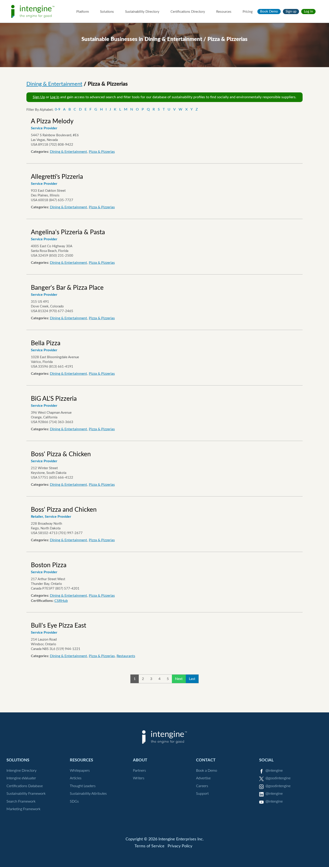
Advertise (203, 778)
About (140, 760)
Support (202, 793)
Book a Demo (206, 770)
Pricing (248, 11)
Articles (75, 778)
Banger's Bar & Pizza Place (67, 288)
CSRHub (61, 601)
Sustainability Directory (142, 11)
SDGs (74, 801)
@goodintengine (278, 778)
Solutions (107, 11)
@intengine (274, 770)
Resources (223, 11)
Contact (206, 760)
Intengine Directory (21, 770)
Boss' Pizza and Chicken (64, 510)
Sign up (291, 11)
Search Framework (21, 801)
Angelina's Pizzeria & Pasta (68, 232)
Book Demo (269, 11)
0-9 (57, 109)
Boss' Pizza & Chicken (61, 454)
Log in (308, 11)
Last (192, 679)
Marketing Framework (23, 809)
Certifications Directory (188, 11)
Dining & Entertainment (54, 84)
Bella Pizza (45, 343)
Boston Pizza (48, 565)
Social (266, 760)
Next (179, 679)
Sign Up (39, 97)
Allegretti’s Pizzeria (57, 177)
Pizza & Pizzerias (102, 151)
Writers (138, 778)
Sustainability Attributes (88, 793)
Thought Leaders (83, 786)
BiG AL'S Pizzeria (54, 399)
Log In (54, 97)
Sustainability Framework (26, 793)
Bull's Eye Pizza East (58, 625)
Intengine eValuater (21, 778)
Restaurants (126, 656)
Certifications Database (24, 786)
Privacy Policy (180, 846)
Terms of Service (149, 846)
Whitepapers (80, 770)
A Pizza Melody (52, 121)
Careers (202, 786)
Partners (139, 770)
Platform (82, 11)
